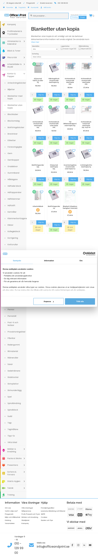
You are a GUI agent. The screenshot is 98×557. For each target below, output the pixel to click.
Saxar (10, 364)
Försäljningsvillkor (47, 508)
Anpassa (47, 301)
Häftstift (11, 205)
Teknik (10, 488)
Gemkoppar (13, 160)
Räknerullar (13, 357)
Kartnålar (12, 212)
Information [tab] (49, 261)
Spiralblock (13, 409)
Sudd (10, 416)
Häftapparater (15, 192)
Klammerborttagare (17, 218)
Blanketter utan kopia (15, 106)
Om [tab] (80, 261)
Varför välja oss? (11, 511)
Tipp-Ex (11, 435)
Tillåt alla (80, 301)
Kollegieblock (14, 231)
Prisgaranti (9, 514)
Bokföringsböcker (16, 127)
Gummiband (13, 173)
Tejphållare (13, 429)
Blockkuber (13, 114)
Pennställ (12, 316)
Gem (10, 153)
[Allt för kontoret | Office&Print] (15, 16)
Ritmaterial (13, 351)
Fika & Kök (12, 57)
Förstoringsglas (15, 147)
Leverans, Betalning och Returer (53, 511)
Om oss (8, 508)
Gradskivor (13, 166)
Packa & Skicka (14, 458)
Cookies (44, 517)
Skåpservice (26, 511)
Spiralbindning (14, 403)
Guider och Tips (47, 520)
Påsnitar (11, 338)
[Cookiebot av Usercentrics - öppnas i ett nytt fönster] (84, 254)
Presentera (12, 465)
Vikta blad (12, 442)
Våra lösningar (27, 508)
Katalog (8, 520)
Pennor (11, 309)
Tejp (10, 422)
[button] (42, 64)
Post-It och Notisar (13, 324)
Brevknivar (13, 133)
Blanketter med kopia (15, 97)
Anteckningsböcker (17, 83)
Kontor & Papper (11, 75)
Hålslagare (13, 179)
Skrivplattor (13, 383)
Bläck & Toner (13, 50)
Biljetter (11, 89)
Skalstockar (13, 377)
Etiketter (12, 140)
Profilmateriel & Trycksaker (14, 32)
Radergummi (14, 344)
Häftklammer (14, 199)
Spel (10, 396)
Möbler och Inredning (30, 517)
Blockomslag (14, 120)
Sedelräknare (14, 370)
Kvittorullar (13, 244)
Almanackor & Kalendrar (14, 42)
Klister (10, 225)
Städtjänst (25, 520)
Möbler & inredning (11, 450)
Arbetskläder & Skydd (14, 65)
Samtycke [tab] (17, 261)
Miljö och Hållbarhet (12, 517)
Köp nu (41, 95)
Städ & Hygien (13, 481)
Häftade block (14, 186)
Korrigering (13, 238)
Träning (10, 494)
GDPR (43, 514)
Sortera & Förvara (11, 473)
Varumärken (10, 523)
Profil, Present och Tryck (31, 514)
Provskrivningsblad (16, 331)
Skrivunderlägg (15, 390)
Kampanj (11, 24)
